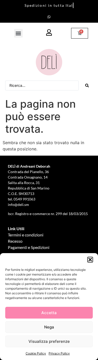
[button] (90, 259)
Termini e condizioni (25, 234)
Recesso (15, 241)
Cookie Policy (36, 353)
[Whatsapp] (49, 16)
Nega (49, 327)
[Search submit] (87, 85)
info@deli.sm (18, 204)
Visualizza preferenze (49, 341)
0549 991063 (25, 199)
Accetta (49, 312)
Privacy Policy (59, 353)
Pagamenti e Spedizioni (28, 247)
